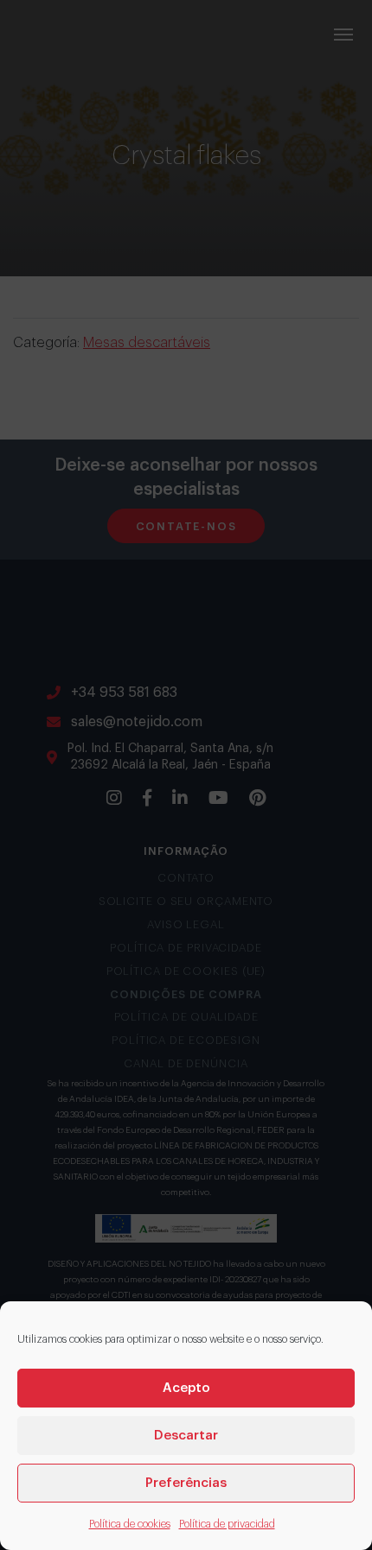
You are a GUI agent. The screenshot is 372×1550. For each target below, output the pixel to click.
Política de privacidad (227, 1524)
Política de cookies (129, 1524)
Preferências (186, 1483)
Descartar (186, 1435)
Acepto (186, 1388)
